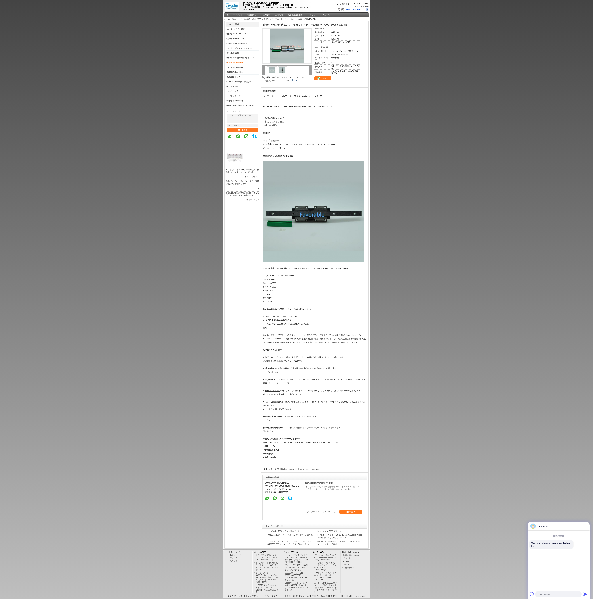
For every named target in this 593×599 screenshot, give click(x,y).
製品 (234, 19)
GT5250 (230, 53)
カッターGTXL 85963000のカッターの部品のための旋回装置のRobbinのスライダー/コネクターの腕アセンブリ (325, 587)
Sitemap (346, 564)
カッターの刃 (232, 91)
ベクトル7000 (244, 19)
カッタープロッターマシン (238, 48)
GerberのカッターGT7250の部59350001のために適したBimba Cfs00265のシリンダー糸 (296, 586)
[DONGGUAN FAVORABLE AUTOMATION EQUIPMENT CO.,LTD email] (232, 138)
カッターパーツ (233, 29)
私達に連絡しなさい (296, 15)
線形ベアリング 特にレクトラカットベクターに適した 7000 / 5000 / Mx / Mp (267, 557)
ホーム (227, 19)
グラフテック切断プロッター (239, 105)
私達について (253, 15)
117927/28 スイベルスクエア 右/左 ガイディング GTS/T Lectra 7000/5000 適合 (267, 588)
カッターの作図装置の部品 (238, 58)
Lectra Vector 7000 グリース (329, 531)
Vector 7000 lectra (296, 469)
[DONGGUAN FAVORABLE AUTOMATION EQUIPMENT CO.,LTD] (367, 9)
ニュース (326, 15)
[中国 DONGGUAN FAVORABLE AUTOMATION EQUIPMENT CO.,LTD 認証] (235, 166)
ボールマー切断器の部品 (237, 82)
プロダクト (238, 15)
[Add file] (532, 594)
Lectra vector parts (312, 469)
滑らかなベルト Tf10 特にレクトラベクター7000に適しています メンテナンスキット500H (267, 566)
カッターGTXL (233, 39)
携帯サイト (349, 568)
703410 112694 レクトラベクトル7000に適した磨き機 (290, 535)
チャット (358, 6)
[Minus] (585, 526)
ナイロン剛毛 (232, 96)
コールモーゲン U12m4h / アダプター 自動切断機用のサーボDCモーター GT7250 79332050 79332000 (296, 558)
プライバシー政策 (234, 596)
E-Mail (346, 561)
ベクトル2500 (233, 67)
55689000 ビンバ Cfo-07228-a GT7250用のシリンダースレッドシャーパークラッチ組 (296, 576)
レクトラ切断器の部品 (278, 469)
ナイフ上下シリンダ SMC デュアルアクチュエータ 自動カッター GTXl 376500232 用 (325, 566)
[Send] (585, 594)
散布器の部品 (232, 72)
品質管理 (279, 15)
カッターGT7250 (234, 34)
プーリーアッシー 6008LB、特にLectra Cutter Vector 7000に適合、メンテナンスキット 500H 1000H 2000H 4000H (267, 577)
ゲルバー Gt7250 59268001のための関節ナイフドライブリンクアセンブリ (296, 567)
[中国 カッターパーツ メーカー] (232, 5)
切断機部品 (231, 77)
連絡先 (244, 130)
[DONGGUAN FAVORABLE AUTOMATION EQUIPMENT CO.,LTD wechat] (248, 138)
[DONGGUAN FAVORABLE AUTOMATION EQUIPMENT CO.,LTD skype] (256, 138)
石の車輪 (231, 86)
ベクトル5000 (233, 101)
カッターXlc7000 (234, 43)
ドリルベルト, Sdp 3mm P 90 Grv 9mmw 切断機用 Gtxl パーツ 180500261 (325, 557)
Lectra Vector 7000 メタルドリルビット (283, 531)
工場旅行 (267, 15)
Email (366, 6)
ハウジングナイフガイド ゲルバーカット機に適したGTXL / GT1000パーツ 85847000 (325, 576)
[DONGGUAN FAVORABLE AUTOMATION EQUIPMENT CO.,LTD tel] (230, 144)
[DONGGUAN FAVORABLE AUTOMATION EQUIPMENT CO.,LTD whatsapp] (240, 138)
